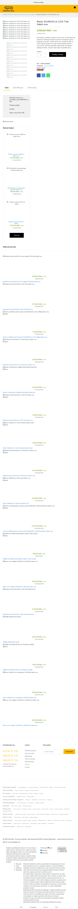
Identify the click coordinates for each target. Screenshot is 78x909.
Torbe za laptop (31, 14)
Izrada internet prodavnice (65, 839)
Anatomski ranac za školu (20, 814)
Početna (5, 14)
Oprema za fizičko (59, 809)
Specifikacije (18, 87)
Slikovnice (49, 820)
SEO (4, 842)
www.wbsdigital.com (14, 842)
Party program (7, 823)
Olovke (16, 790)
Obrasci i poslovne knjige (59, 787)
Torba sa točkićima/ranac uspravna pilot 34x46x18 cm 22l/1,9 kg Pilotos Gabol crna (28, 531)
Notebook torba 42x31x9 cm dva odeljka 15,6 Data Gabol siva (21, 281)
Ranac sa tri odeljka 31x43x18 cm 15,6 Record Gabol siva (20, 725)
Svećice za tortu (25, 823)
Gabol (43, 68)
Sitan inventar (42, 799)
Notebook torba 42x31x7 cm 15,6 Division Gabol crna (19, 365)
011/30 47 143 (10, 751)
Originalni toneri (30, 796)
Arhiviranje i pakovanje (33, 787)
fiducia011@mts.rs (8, 766)
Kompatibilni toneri (21, 796)
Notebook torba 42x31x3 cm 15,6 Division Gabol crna (19, 476)
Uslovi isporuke (29, 753)
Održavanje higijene (9, 803)
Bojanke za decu (42, 820)
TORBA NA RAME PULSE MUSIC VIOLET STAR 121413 (19, 559)
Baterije (35, 793)
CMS (40, 839)
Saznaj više (61, 848)
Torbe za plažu (25, 817)
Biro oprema (6, 793)
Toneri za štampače (9, 796)
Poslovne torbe (21, 14)
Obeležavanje (35, 799)
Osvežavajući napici (27, 806)
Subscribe (69, 752)
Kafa (16, 806)
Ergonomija (49, 799)
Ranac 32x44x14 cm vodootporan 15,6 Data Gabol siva (19, 698)
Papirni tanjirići (17, 823)
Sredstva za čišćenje (39, 803)
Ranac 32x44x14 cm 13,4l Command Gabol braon (18, 448)
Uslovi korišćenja (30, 759)
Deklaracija (31, 87)
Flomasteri (27, 790)
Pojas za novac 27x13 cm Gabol (16, 222)
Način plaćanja (29, 762)
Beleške (51, 787)
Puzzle (62, 820)
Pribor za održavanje (21, 803)
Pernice (51, 809)
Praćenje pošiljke (38, 2)
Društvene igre (56, 820)
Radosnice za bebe (27, 820)
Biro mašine (15, 793)
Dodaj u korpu (57, 54)
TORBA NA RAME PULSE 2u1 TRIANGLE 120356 (17, 670)
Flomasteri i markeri (26, 809)
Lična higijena (30, 803)
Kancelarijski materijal (9, 787)
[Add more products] (44, 55)
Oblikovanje (66, 809)
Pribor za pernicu (17, 809)
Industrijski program (9, 826)
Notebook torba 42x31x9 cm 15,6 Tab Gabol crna (18, 420)
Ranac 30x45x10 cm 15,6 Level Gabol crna (16, 503)
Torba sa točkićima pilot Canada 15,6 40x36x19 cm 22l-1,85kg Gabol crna (25, 337)
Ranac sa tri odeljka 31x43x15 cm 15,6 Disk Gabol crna (19, 587)
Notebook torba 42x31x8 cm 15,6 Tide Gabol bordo (18, 614)
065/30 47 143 (10, 755)
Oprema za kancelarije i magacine (13, 800)
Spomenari (34, 820)
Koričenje (41, 793)
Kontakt (12, 109)
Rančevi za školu (8, 814)
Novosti (27, 764)
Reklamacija (28, 756)
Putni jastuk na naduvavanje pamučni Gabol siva (16, 189)
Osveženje (6, 806)
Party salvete (33, 823)
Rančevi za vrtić (54, 814)
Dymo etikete (28, 826)
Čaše (12, 806)
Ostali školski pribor (7, 811)
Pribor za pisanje (8, 790)
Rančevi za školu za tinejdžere (42, 814)
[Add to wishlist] (69, 55)
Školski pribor (7, 809)
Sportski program (33, 817)
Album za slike (18, 820)
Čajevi (20, 806)
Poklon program (7, 820)
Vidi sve (17, 235)
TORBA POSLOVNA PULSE (11, 642)
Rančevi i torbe (12, 14)
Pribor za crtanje (36, 809)
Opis (7, 87)
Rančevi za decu (31, 814)
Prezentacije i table (23, 793)
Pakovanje (27, 799)
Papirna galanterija (22, 787)
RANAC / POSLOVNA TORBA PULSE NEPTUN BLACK (19, 392)
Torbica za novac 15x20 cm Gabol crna (16, 155)
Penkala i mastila (34, 790)
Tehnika (30, 793)
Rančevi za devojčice (64, 814)
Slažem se (62, 851)
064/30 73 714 (10, 760)
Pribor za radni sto (44, 787)
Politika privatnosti (30, 751)
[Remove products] (37, 55)
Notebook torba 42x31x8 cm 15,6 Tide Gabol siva (18, 309)
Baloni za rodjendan (42, 823)
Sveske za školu (45, 809)
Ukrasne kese (51, 823)
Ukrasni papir (69, 820)
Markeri (21, 790)
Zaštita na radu (20, 826)
